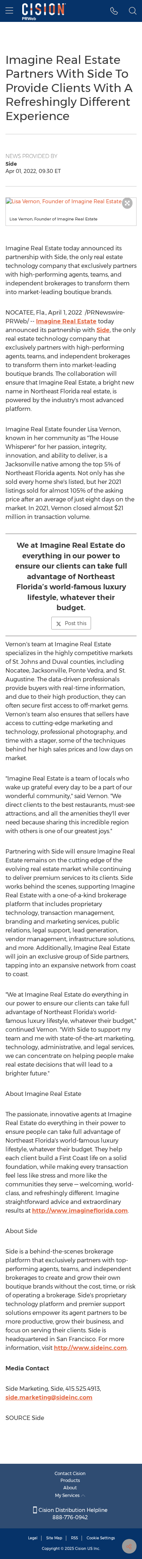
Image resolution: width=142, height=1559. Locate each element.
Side (103, 330)
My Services (68, 1495)
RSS (74, 1538)
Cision (80, 1548)
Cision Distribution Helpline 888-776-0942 (72, 1514)
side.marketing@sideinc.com (48, 1397)
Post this (75, 623)
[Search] (132, 11)
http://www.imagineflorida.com (80, 1210)
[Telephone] (114, 11)
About (70, 1487)
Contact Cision (70, 1473)
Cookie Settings (101, 1538)
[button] (71, 201)
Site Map (54, 1538)
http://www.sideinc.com (90, 1347)
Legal (33, 1538)
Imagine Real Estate (66, 321)
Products (70, 1480)
